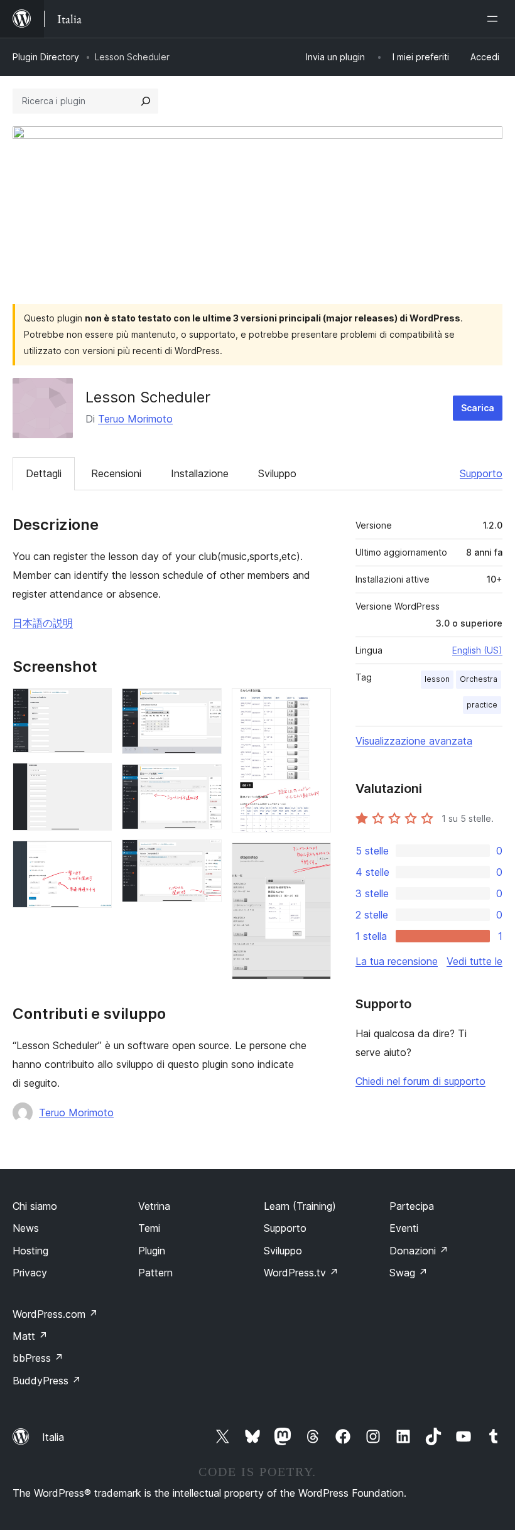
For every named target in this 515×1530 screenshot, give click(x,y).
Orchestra (478, 679)
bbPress (38, 1358)
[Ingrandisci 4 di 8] (204, 705)
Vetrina (154, 1206)
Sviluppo (277, 473)
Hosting (30, 1250)
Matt (30, 1336)
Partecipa (411, 1206)
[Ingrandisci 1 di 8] (95, 705)
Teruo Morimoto (135, 418)
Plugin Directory (46, 56)
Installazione (200, 473)
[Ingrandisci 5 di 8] (204, 781)
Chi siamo (35, 1206)
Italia (53, 1437)
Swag (408, 1272)
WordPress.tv (301, 1272)
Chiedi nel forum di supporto (420, 1081)
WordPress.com (55, 1314)
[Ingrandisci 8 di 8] (314, 859)
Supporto (481, 473)
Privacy (30, 1272)
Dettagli (44, 473)
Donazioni (418, 1250)
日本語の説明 (43, 623)
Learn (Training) (300, 1206)
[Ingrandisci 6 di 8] (204, 856)
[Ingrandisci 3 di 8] (95, 857)
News (26, 1228)
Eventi (403, 1228)
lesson (437, 679)
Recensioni (116, 473)
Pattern (155, 1272)
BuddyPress (47, 1380)
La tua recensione (396, 961)
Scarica (477, 407)
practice (482, 704)
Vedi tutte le (474, 961)
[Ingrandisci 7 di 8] (314, 705)
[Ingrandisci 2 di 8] (95, 779)
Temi (149, 1228)
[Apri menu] (495, 19)
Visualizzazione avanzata (413, 741)
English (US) (477, 650)
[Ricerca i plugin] (145, 101)
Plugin (151, 1250)
